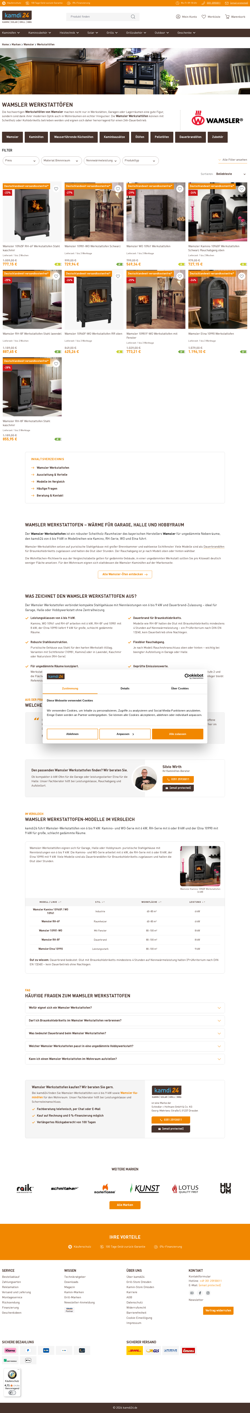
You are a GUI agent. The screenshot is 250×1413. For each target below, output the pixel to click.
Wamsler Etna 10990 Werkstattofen (211, 333)
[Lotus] (185, 1188)
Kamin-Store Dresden (140, 1287)
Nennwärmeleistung (99, 160)
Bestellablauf (10, 1277)
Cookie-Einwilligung (139, 1318)
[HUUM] (225, 1188)
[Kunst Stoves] (145, 1188)
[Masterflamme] (105, 1188)
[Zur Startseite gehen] (17, 16)
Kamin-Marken (74, 1292)
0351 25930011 (180, 779)
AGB (129, 1297)
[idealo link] (94, 1310)
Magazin (69, 1287)
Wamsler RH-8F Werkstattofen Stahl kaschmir (26, 423)
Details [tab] (125, 688)
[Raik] (24, 1188)
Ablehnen (72, 733)
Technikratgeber (75, 1277)
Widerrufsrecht (136, 1307)
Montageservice (12, 1297)
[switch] (12, 1392)
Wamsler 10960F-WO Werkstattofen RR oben (93, 333)
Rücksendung (11, 1302)
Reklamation (10, 1287)
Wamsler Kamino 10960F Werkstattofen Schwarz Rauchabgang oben (213, 248)
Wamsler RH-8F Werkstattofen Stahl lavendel (32, 333)
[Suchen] (133, 17)
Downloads (71, 1282)
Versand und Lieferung (16, 1292)
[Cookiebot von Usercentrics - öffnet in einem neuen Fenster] (187, 676)
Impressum (133, 1323)
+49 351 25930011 (211, 1281)
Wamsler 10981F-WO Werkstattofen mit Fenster (152, 335)
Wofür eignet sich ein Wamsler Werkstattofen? (60, 1007)
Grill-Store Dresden (138, 1282)
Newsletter (196, 1300)
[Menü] (18, 1370)
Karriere (131, 1292)
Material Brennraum (57, 160)
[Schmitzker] (64, 1188)
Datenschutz (134, 1302)
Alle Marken (125, 1205)
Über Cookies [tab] (180, 688)
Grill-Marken (72, 1297)
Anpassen (123, 733)
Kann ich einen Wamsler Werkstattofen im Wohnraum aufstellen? (73, 1059)
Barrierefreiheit (136, 1312)
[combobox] (96, 17)
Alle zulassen (177, 733)
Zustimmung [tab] (70, 688)
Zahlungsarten (11, 1282)
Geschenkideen (11, 1312)
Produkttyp (132, 160)
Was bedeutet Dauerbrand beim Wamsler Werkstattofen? (67, 1033)
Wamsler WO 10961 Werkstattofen (148, 246)
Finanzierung (10, 1307)
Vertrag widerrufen (218, 1310)
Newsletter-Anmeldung (79, 1302)
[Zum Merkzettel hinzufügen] (56, 188)
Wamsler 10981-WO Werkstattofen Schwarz (93, 246)
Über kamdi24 (135, 1277)
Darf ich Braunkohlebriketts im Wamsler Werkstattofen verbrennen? (75, 1020)
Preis (8, 160)
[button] (232, 159)
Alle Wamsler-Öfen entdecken (122, 574)
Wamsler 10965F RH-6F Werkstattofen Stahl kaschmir (31, 248)
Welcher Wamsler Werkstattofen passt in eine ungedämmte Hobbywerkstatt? (81, 1046)
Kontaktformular (200, 1276)
